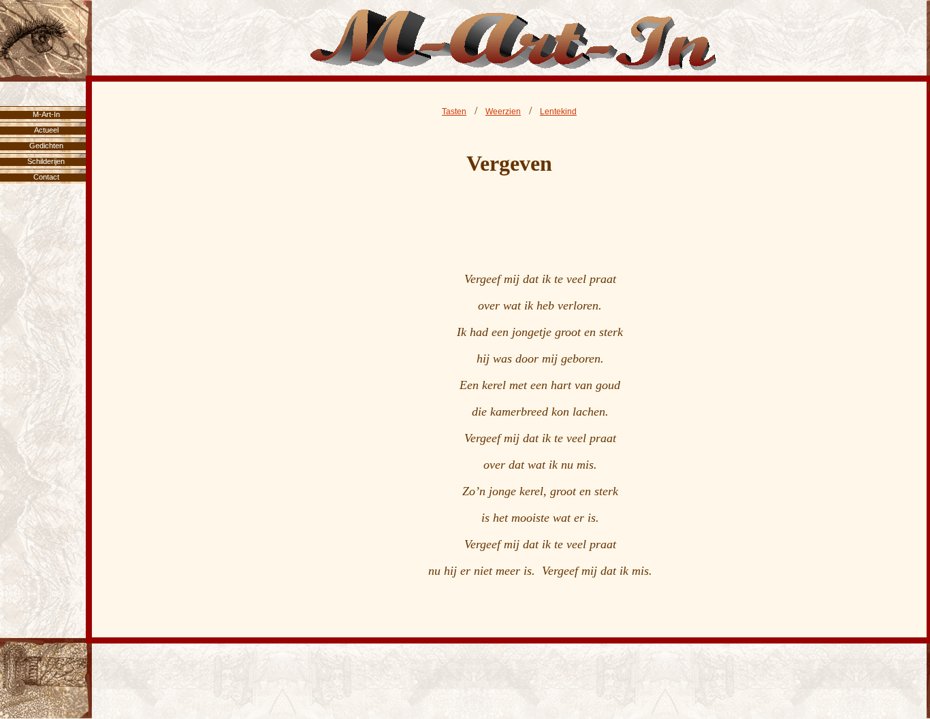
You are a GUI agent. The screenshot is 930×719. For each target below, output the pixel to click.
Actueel (46, 130)
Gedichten (46, 145)
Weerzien (503, 111)
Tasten (454, 111)
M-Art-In (46, 114)
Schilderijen (46, 161)
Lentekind (558, 111)
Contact (46, 177)
